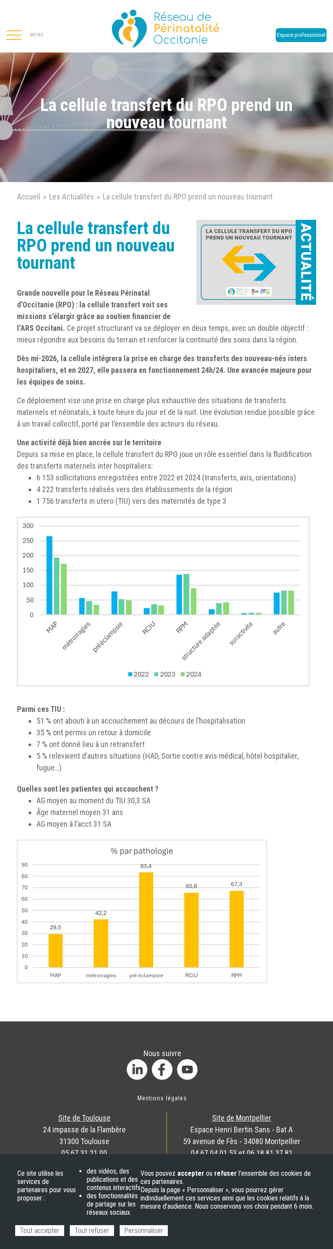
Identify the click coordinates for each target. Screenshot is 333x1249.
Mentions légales (162, 1098)
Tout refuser (92, 1230)
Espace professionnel (301, 35)
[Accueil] (166, 26)
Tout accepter (39, 1230)
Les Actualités (71, 196)
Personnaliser (143, 1230)
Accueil (28, 196)
